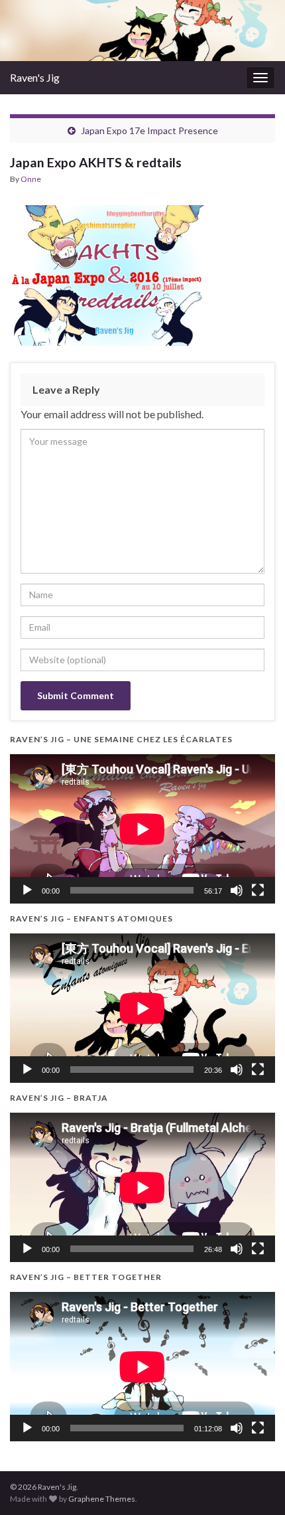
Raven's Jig (35, 77)
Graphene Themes (101, 1499)
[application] (142, 829)
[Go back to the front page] (142, 30)
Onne (31, 179)
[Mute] (236, 890)
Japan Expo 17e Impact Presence (149, 130)
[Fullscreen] (257, 890)
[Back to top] (255, 1485)
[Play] (27, 890)
